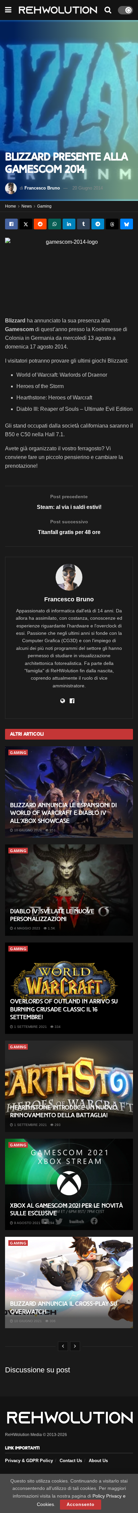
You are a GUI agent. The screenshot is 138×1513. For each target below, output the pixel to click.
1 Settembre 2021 (30, 1027)
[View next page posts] (75, 1346)
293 (57, 1125)
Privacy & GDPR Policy (29, 1460)
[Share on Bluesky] (126, 224)
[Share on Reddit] (40, 224)
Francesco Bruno (42, 188)
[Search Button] (108, 10)
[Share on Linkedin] (69, 224)
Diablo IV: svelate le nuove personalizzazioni (52, 915)
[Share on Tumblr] (83, 224)
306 (52, 1321)
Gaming (44, 206)
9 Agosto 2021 (27, 1223)
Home (10, 206)
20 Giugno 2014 (87, 188)
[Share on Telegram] (97, 224)
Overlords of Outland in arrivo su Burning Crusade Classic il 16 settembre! (64, 1009)
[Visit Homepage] (58, 10)
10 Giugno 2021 (27, 1321)
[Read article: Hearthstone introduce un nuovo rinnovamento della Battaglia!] (69, 1086)
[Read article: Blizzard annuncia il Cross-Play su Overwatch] (69, 1282)
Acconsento (80, 1504)
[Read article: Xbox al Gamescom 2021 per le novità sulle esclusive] (69, 1184)
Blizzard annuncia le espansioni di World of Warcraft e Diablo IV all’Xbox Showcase (63, 813)
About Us (98, 1460)
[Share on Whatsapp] (54, 224)
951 (52, 830)
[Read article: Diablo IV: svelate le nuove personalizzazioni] (69, 890)
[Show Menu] (8, 10)
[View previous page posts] (63, 1346)
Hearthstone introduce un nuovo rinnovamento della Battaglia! (63, 1111)
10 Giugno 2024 (27, 830)
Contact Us (71, 1460)
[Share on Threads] (112, 224)
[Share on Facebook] (11, 224)
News (26, 206)
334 (57, 1027)
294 (50, 1223)
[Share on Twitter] (25, 224)
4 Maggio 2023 (26, 928)
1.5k (51, 928)
